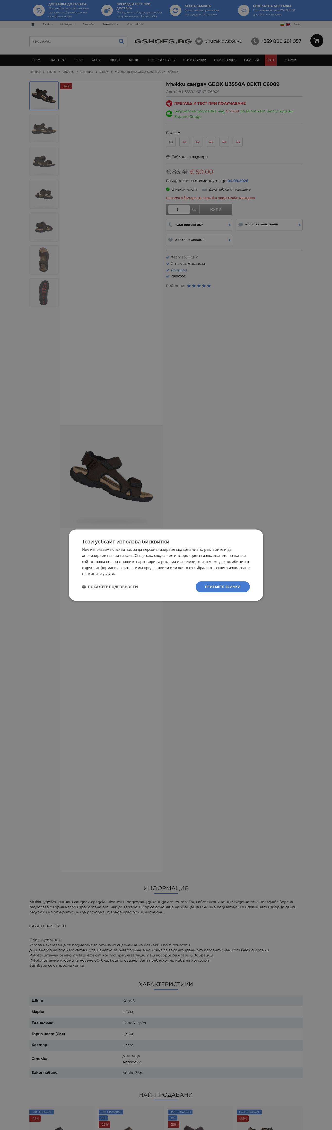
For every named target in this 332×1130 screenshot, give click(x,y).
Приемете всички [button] (223, 586)
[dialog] (166, 565)
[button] (110, 586)
